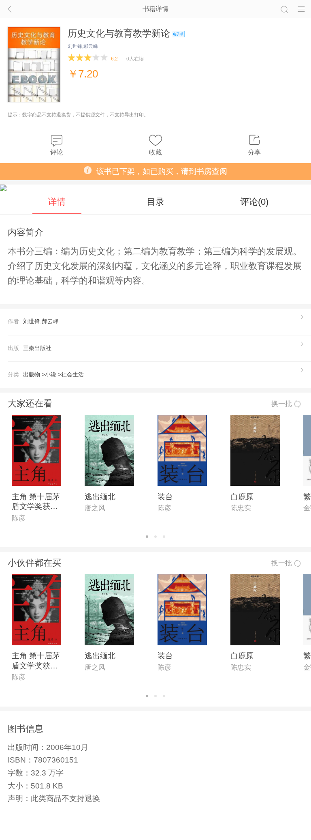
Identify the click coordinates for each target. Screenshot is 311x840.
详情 (57, 202)
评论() (254, 202)
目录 (155, 202)
